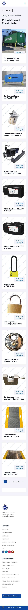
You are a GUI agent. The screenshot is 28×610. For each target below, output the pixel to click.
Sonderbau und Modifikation (10, 575)
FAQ (3, 548)
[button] (3, 607)
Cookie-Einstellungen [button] (8, 545)
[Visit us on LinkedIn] (6, 552)
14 (19, 482)
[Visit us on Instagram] (9, 552)
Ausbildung (5, 536)
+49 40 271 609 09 (14, 608)
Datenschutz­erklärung (9, 542)
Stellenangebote (7, 533)
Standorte (5, 572)
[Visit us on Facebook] (3, 552)
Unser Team (5, 529)
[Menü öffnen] (24, 3)
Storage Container (7, 584)
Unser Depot (6, 568)
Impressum (5, 539)
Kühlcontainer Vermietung (10, 562)
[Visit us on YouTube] (12, 552)
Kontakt (4, 587)
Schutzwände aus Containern (11, 581)
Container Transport (8, 578)
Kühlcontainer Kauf (7, 565)
